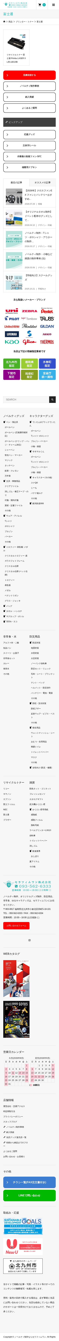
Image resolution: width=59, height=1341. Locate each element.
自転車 (32, 835)
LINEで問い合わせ (29, 1195)
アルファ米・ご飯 (11, 643)
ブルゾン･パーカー (39, 441)
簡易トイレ (36, 747)
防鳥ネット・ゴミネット (40, 789)
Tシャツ (8, 521)
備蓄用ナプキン (29, 167)
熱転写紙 (35, 825)
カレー (6, 663)
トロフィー (10, 580)
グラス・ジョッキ (12, 601)
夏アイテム (34, 861)
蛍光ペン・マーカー (13, 455)
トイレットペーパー (40, 752)
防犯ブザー (36, 708)
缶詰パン (7, 648)
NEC (5, 809)
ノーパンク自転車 (39, 663)
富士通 (6, 815)
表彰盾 (8, 585)
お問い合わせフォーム (16, 925)
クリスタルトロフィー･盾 (16, 556)
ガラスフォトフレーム (14, 561)
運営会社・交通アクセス (14, 1106)
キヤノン (7, 794)
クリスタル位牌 (12, 566)
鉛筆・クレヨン (12, 471)
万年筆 (8, 476)
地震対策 (35, 648)
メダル (8, 590)
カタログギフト (36, 799)
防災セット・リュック (41, 669)
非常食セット (9, 658)
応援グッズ (29, 134)
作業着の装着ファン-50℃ (29, 156)
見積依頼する (29, 75)
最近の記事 (16, 182)
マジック (9, 460)
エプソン (7, 799)
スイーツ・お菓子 (11, 653)
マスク (34, 757)
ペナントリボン (12, 595)
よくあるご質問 (29, 108)
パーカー (9, 536)
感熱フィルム (37, 820)
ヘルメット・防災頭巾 (41, 688)
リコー (6, 789)
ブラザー (7, 820)
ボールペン (10, 427)
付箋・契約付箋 (12, 500)
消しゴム (33, 846)
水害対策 (35, 653)
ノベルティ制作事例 (29, 86)
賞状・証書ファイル (13, 505)
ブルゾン (9, 531)
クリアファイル (12, 486)
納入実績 (29, 97)
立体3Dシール (29, 145)
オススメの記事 (43, 182)
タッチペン (10, 465)
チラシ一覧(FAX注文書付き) (29, 1182)
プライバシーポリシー (13, 1116)
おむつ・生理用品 (39, 742)
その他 (8, 510)
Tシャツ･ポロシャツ (40, 436)
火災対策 (35, 658)
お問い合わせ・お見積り (14, 1156)
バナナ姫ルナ (37, 493)
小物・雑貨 (36, 446)
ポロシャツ (10, 526)
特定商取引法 (9, 1111)
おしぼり (35, 856)
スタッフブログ (10, 1122)
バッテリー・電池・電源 (42, 693)
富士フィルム (9, 804)
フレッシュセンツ (37, 794)
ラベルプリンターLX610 (40, 830)
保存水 (6, 669)
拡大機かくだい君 (37, 804)
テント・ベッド (38, 683)
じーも (34, 488)
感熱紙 (34, 815)
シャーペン (10, 450)
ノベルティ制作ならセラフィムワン (30, 1337)
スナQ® (34, 483)
